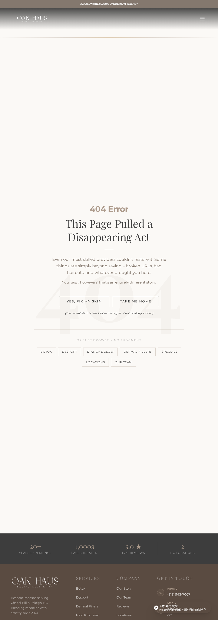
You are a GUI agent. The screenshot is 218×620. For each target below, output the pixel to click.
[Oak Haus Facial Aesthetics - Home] (35, 582)
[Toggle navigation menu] (202, 19)
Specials (169, 351)
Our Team (123, 362)
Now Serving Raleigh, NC (109, 3)
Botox (46, 351)
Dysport (69, 351)
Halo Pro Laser (87, 615)
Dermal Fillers (138, 351)
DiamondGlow (100, 351)
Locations (95, 362)
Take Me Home (135, 301)
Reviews (122, 606)
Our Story (124, 588)
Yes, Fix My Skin (84, 301)
